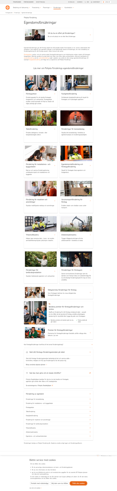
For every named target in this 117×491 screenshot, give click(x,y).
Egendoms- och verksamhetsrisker (36, 436)
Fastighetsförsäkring (32, 415)
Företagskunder (28, 2)
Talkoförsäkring (30, 411)
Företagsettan (28, 54)
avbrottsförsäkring (44, 58)
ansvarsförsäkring (29, 58)
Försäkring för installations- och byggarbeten (39, 403)
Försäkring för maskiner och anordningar (38, 420)
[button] (58, 373)
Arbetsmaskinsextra (32, 432)
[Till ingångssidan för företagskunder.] (8, 7)
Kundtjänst (96, 2)
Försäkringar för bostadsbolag (35, 399)
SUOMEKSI (79, 2)
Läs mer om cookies (34, 488)
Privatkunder (17, 2)
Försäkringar (17, 12)
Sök (88, 2)
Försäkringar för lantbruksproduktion (37, 424)
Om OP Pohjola (40, 2)
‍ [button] (38, 385)
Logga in (107, 2)
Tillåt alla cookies (78, 483)
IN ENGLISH (71, 2)
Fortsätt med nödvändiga (39, 483)
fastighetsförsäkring (34, 59)
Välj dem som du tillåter (59, 483)
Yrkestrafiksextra (31, 428)
